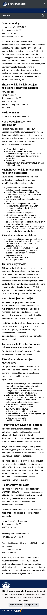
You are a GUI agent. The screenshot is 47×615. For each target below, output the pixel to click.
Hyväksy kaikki (16, 605)
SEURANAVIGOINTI (26, 3)
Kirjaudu (7, 15)
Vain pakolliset (31, 605)
